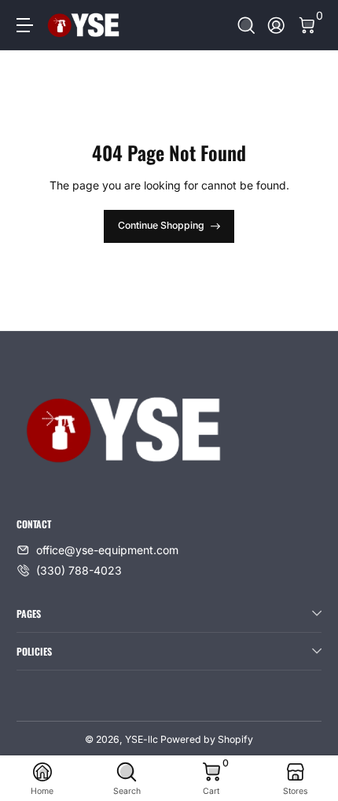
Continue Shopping (161, 225)
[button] (246, 25)
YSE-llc (141, 739)
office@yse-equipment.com (107, 550)
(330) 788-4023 (79, 570)
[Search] (246, 25)
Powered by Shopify (206, 739)
